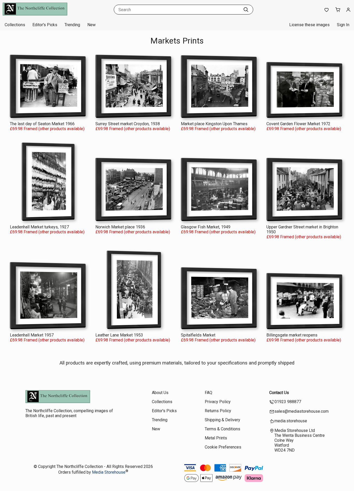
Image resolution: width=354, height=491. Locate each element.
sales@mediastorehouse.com (301, 411)
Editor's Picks (44, 24)
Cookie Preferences (223, 447)
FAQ (208, 392)
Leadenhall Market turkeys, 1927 (39, 227)
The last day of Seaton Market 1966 (42, 123)
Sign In (343, 24)
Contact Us (279, 392)
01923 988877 (287, 401)
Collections (15, 24)
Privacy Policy (218, 401)
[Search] (246, 9)
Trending (72, 24)
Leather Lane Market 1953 (119, 335)
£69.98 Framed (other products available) (47, 128)
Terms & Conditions (222, 428)
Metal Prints (216, 438)
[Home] (35, 14)
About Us (160, 392)
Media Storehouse (108, 472)
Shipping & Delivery (222, 419)
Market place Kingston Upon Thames (214, 123)
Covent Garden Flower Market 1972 (298, 123)
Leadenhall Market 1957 (32, 335)
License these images (309, 24)
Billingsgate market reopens (291, 335)
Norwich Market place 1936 (120, 227)
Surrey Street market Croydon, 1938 (127, 123)
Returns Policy (218, 410)
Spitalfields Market (198, 335)
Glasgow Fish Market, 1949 (205, 227)
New (91, 24)
